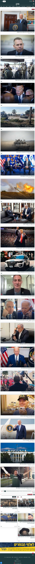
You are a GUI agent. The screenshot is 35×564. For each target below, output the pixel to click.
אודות (29, 557)
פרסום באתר (25, 557)
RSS (12, 557)
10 (17, 491)
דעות (6, 6)
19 (3, 491)
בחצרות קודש (29, 6)
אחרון (33, 492)
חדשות (33, 6)
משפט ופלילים (18, 6)
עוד (4, 557)
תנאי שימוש (16, 557)
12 (14, 491)
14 (11, 491)
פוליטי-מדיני (23, 6)
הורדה (4, 1)
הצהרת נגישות (8, 557)
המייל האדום (21, 557)
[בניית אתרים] (15, 561)
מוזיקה (13, 6)
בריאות (10, 6)
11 (16, 491)
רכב (3, 6)
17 (6, 491)
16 (8, 491)
